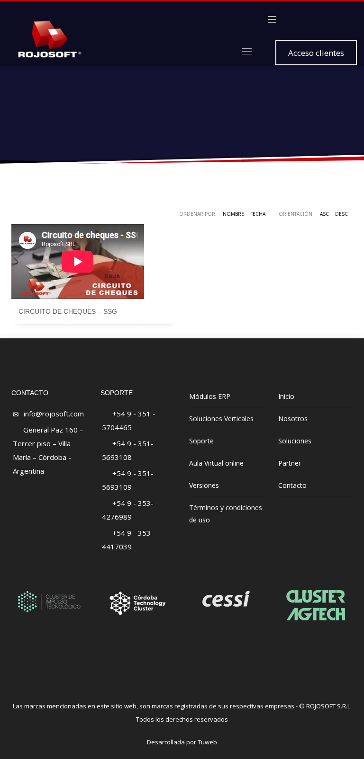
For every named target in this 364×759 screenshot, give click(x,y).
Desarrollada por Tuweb (182, 742)
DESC (341, 214)
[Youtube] (350, 19)
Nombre (233, 214)
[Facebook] (293, 19)
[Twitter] (307, 19)
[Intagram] (321, 19)
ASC (324, 214)
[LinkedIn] (335, 19)
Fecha (257, 214)
